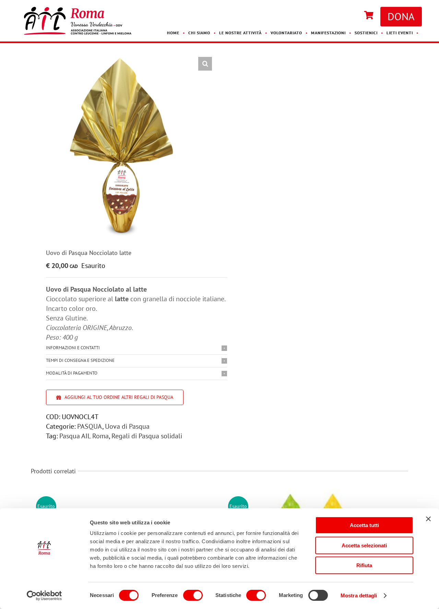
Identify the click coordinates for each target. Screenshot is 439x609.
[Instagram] (354, 15)
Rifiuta (364, 565)
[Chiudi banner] (428, 518)
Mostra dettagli (359, 595)
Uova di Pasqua (127, 426)
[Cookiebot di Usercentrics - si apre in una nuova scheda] (44, 595)
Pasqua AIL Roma (84, 435)
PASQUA (89, 426)
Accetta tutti (364, 525)
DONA (401, 16)
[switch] (193, 595)
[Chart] (368, 15)
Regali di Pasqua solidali (146, 435)
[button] (205, 64)
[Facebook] (347, 15)
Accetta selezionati (364, 545)
